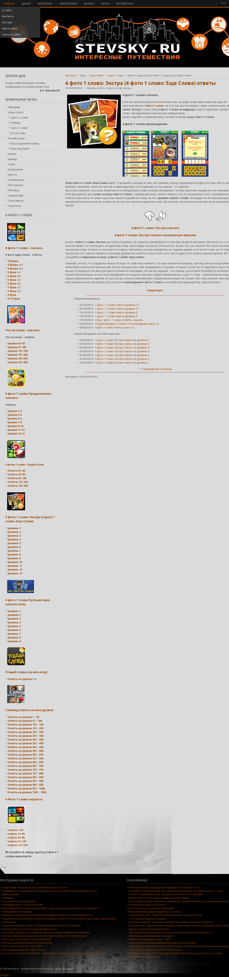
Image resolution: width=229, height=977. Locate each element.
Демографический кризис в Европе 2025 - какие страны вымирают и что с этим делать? (51, 908)
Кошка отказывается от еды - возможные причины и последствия (165, 894)
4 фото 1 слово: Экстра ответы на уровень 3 (122, 355)
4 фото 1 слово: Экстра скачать (155, 228)
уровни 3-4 (15, 414)
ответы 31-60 (16, 833)
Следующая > (155, 290)
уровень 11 (15, 565)
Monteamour (9, 922)
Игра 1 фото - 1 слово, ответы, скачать (119, 320)
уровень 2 (14, 532)
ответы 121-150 (18, 845)
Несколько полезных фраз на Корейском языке (155, 949)
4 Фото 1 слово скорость (24, 799)
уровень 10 (15, 562)
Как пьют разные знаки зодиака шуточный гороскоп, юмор (162, 942)
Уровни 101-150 (18, 351)
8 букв (12, 295)
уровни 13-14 (16, 433)
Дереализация (10, 894)
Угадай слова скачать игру (26, 672)
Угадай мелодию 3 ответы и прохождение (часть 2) (127, 323)
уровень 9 (14, 558)
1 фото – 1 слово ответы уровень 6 (116, 312)
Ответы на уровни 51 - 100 (25, 720)
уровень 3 (14, 535)
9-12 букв (14, 298)
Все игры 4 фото (96, 88)
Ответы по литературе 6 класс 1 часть (150, 939)
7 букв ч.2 (14, 291)
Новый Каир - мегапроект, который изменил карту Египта (34, 887)
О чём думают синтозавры (17, 911)
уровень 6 (14, 547)
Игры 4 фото (97, 75)
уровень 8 (14, 554)
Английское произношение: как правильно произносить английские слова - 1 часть (176, 890)
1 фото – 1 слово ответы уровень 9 (116, 308)
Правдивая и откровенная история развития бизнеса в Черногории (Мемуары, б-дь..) (49, 890)
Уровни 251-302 (18, 362)
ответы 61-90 (16, 837)
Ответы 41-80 (16, 474)
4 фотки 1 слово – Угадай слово (24, 464)
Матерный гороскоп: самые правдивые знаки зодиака (159, 897)
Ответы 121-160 (18, 482)
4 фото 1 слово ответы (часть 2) (114, 327)
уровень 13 (15, 573)
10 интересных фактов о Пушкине (148, 918)
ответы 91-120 (17, 841)
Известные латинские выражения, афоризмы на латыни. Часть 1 (165, 887)
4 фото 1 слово (116, 75)
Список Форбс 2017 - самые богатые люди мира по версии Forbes (165, 915)
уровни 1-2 (15, 411)
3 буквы (13, 261)
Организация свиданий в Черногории (23, 949)
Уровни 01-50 (16, 343)
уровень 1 (14, 528)
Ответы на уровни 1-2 (22, 679)
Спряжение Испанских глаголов (147, 904)
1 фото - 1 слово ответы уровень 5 (116, 316)
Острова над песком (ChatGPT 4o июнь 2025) (27, 942)
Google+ (5, 975)
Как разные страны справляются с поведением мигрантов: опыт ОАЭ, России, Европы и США (53, 953)
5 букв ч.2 (14, 276)
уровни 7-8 (15, 422)
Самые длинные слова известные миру (150, 935)
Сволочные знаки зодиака (143, 956)
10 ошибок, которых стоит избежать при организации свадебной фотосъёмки (46, 932)
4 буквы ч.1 (15, 264)
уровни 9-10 (15, 426)
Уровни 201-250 (18, 358)
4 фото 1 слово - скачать (24, 248)
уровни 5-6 (15, 418)
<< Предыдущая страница (155, 369)
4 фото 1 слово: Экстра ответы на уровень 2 (122, 358)
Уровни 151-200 (18, 354)
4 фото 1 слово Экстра (119, 88)
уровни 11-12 (16, 429)
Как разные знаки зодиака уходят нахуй (151, 908)
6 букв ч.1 (14, 279)
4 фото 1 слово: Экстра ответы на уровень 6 (122, 343)
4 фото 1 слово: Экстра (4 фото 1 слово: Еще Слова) (30, 519)
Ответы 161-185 (18, 485)
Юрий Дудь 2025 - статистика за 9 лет (22, 904)
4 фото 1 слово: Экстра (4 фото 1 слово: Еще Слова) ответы (140, 83)
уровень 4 (14, 539)
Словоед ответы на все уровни (29, 710)
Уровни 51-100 (17, 347)
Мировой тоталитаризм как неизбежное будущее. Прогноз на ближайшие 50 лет (47, 915)
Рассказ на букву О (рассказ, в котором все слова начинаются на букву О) (170, 932)
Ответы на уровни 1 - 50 (23, 717)
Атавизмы (7, 897)
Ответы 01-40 (16, 470)
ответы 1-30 (15, 830)
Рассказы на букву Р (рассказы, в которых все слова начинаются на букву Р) (171, 922)
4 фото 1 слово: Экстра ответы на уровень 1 (122, 362)
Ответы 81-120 (17, 478)
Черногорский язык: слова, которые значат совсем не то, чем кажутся (41, 925)
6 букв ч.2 (14, 283)
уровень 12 (15, 569)
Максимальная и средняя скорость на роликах (155, 911)
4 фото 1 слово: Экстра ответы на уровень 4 (122, 351)
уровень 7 (14, 550)
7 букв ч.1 (14, 287)
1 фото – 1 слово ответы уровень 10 (117, 305)
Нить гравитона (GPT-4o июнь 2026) (22, 946)
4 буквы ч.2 (15, 268)
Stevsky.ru (70, 75)
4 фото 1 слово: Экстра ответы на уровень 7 (122, 340)
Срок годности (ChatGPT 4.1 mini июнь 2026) (26, 939)
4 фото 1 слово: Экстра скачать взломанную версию (155, 235)
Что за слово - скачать (22, 330)
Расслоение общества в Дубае (19, 901)
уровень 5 (14, 543)
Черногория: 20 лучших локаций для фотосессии (29, 929)
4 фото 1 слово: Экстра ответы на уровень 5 (122, 347)
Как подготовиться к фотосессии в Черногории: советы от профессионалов (44, 935)
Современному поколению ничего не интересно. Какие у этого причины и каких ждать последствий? (59, 918)
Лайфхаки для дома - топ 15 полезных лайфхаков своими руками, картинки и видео (175, 953)
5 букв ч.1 (14, 272)
